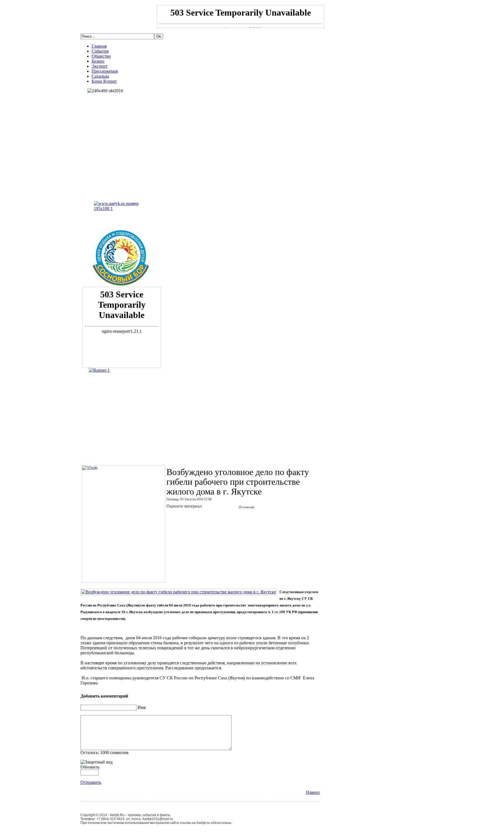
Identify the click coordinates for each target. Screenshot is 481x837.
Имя (142, 707)
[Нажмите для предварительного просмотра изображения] (178, 591)
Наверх (313, 792)
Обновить (89, 767)
